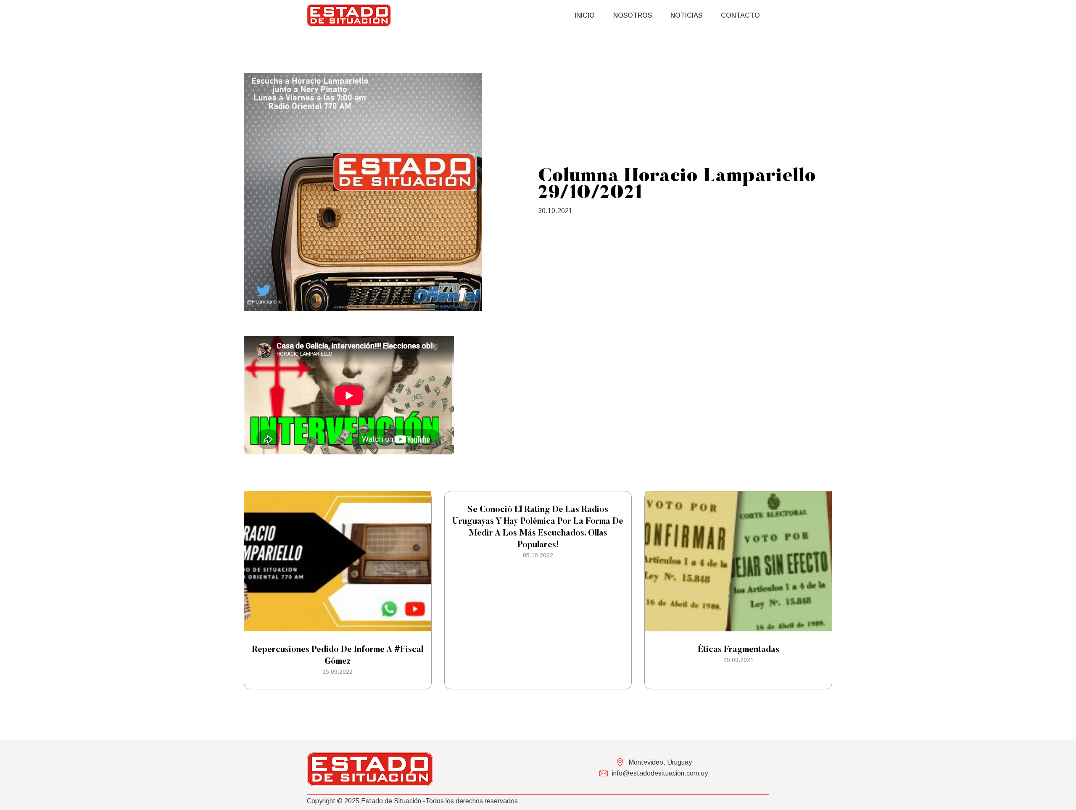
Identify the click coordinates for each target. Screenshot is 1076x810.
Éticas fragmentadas (738, 650)
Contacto (740, 15)
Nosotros (632, 15)
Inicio (585, 15)
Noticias (686, 15)
